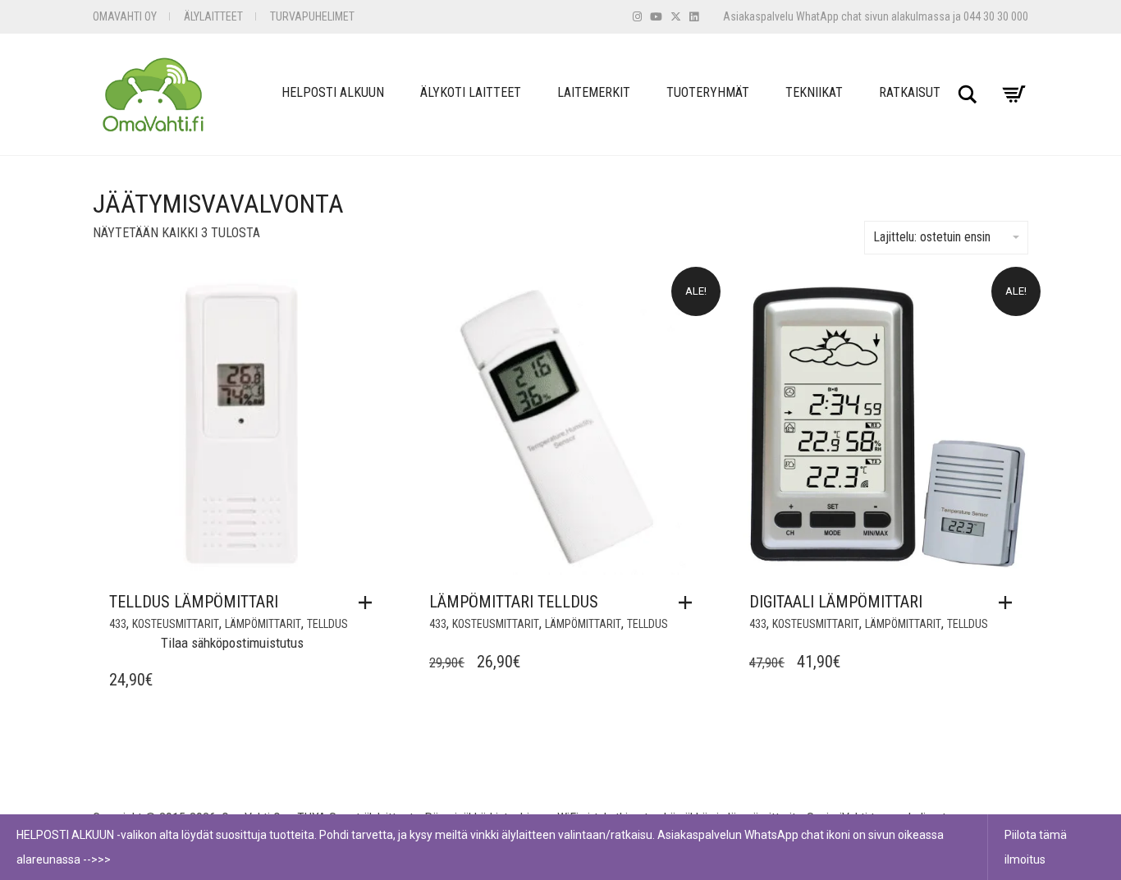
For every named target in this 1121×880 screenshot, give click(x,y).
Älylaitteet (213, 16)
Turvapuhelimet (312, 16)
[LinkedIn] (693, 17)
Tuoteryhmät (707, 92)
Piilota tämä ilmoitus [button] (1035, 847)
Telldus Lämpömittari (193, 602)
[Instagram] (637, 17)
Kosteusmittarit (175, 623)
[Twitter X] (675, 17)
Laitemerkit (593, 92)
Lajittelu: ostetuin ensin (932, 237)
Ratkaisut (909, 92)
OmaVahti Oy (125, 16)
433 (117, 623)
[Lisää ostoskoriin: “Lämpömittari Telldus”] (689, 602)
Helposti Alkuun (332, 92)
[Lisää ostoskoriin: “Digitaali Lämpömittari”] (1009, 602)
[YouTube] (656, 17)
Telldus (327, 623)
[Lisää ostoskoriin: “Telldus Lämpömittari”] (369, 602)
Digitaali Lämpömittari (835, 602)
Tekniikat (814, 92)
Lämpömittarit (263, 623)
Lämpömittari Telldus (513, 602)
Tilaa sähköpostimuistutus (232, 643)
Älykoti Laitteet (470, 92)
